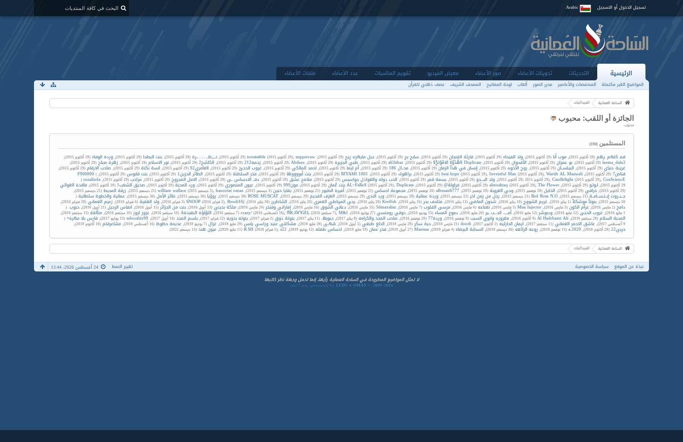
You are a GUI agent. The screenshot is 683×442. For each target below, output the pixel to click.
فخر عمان (377, 229)
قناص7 (619, 174)
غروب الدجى (591, 213)
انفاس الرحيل (120, 207)
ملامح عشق (300, 179)
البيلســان (565, 168)
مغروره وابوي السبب (489, 218)
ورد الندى (375, 196)
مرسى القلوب (437, 207)
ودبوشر (546, 213)
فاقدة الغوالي (73, 185)
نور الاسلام (158, 162)
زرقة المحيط (115, 190)
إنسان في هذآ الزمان (457, 168)
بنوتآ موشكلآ (584, 201)
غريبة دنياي (614, 168)
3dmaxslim (386, 207)
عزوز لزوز (141, 213)
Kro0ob (389, 201)
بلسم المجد (187, 218)
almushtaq (498, 185)
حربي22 (618, 229)
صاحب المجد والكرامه (378, 218)
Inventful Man (502, 174)
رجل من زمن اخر (485, 196)
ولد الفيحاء (513, 157)
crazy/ (246, 213)
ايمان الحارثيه (511, 224)
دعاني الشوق (333, 207)
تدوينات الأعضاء (535, 73)
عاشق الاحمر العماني (575, 224)
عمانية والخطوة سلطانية (101, 196)
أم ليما (353, 168)
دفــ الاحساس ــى (243, 179)
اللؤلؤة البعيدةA (196, 213)
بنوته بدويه (237, 218)
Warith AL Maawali (564, 174)
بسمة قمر (436, 179)
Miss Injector (529, 207)
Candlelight (562, 179)
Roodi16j (235, 201)
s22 (283, 229)
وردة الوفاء (102, 157)
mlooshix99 (137, 218)
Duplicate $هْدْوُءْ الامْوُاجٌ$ (457, 162)
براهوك (404, 174)
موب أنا (559, 157)
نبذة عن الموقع (628, 266)
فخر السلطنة (245, 174)
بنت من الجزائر (173, 207)
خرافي (591, 190)
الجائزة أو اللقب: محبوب (595, 118)
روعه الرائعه (526, 229)
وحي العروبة (501, 190)
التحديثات (579, 73)
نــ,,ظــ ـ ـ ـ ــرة (204, 157)
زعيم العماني (100, 201)
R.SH (248, 229)
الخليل (549, 190)
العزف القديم (322, 196)
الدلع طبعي (373, 224)
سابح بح (411, 157)
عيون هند (207, 229)
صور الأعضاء (488, 73)
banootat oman (229, 190)
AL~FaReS (356, 185)
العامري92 (199, 168)
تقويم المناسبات (393, 73)
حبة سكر (422, 224)
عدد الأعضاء (345, 73)
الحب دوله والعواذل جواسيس (369, 179)
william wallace (172, 190)
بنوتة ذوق (284, 218)
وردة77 (435, 218)
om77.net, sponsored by (341, 285)
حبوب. (73, 207)
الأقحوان (518, 162)
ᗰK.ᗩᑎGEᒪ (298, 213)
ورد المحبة (185, 185)
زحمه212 (252, 162)
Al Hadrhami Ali (552, 218)
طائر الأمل (166, 196)
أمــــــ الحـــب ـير (498, 213)
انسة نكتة (150, 168)
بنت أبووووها (299, 174)
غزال (212, 224)
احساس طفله (328, 229)
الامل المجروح (184, 179)
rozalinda (91, 179)
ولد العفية (149, 201)
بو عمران (564, 162)
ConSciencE (614, 179)
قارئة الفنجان (461, 157)
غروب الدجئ (250, 168)
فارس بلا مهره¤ (82, 218)
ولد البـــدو (485, 179)
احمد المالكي (304, 168)
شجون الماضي (482, 201)
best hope (450, 174)
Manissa (421, 229)
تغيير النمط (122, 266)
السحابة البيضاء (469, 229)
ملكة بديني (225, 207)
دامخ (621, 207)
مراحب (136, 179)
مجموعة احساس (390, 190)
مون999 (290, 185)
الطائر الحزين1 (190, 174)
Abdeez (298, 162)
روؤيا (211, 196)
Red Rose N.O (544, 196)
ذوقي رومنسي (391, 213)
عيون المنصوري (239, 185)
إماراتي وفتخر (278, 207)
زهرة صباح (108, 162)
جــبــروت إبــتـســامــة (607, 196)
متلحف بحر (432, 201)
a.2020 (574, 229)
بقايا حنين (282, 190)
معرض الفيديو (442, 73)
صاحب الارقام (99, 168)
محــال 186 (398, 168)
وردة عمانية (427, 196)
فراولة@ (451, 185)
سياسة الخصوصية (592, 266)
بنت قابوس (137, 174)
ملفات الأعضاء (300, 73)
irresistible (256, 157)
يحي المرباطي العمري (334, 201)
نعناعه (484, 207)
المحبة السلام (612, 218)
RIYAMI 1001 (354, 174)
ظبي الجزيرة (346, 162)
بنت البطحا (152, 157)
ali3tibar (395, 162)
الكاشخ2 (206, 162)
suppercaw (305, 157)
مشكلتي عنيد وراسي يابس (270, 224)
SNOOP (193, 201)
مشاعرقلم (111, 224)
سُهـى (329, 224)
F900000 (85, 174)
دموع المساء (446, 213)
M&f (343, 213)
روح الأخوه (517, 168)
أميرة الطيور (333, 190)
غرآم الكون (579, 207)
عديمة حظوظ (168, 224)
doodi (465, 224)
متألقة (96, 213)
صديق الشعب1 (131, 185)
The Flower (548, 185)
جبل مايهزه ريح (359, 157)
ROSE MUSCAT (263, 196)
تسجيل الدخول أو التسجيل (621, 7)
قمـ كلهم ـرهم (610, 157)
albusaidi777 (447, 190)
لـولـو (593, 185)
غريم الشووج (535, 201)
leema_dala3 (613, 162)
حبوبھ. (327, 218)
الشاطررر (279, 201)
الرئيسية (621, 73)
